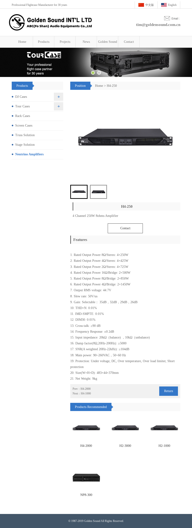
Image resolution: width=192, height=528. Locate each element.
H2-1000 (164, 446)
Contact (129, 42)
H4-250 (112, 85)
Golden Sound (107, 42)
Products (43, 42)
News (86, 42)
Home (22, 42)
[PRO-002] (125, 428)
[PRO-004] (86, 477)
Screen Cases (23, 125)
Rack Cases (22, 116)
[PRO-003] (164, 428)
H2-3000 (125, 446)
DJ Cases (21, 96)
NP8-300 (86, 495)
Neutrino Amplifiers (29, 154)
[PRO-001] (86, 428)
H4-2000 (86, 388)
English (172, 5)
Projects (65, 42)
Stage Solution (25, 144)
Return (168, 391)
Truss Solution (25, 135)
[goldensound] (96, 62)
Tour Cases (22, 106)
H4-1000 (86, 393)
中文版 (149, 5)
